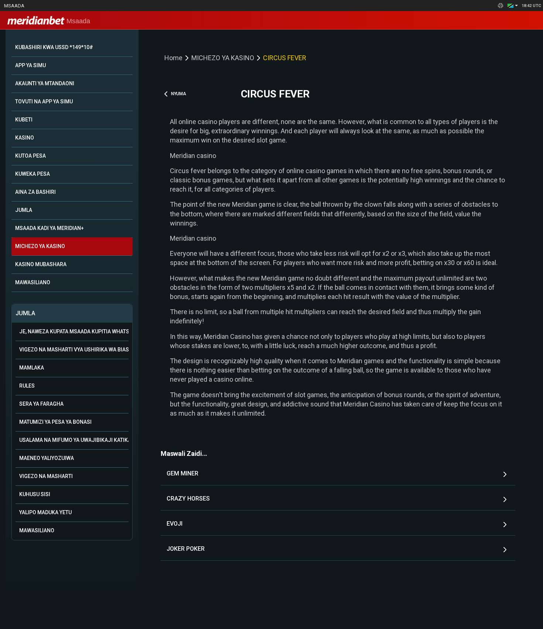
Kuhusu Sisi (34, 494)
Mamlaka (31, 368)
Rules (27, 386)
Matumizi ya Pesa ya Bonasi (55, 422)
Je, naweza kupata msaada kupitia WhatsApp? (74, 331)
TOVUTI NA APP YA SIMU (44, 101)
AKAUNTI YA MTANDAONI (44, 83)
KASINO (24, 138)
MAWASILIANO (32, 282)
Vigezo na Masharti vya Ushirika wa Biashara (74, 350)
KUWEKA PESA (32, 174)
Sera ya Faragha (41, 404)
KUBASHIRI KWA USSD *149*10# (54, 47)
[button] (513, 5)
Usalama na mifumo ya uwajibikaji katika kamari (74, 440)
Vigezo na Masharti (46, 476)
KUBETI (24, 120)
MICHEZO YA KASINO (40, 246)
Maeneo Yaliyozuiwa (46, 458)
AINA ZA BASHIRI (35, 192)
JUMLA (23, 210)
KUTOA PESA (30, 156)
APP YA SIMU (30, 65)
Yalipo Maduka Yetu (45, 512)
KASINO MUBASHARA (40, 264)
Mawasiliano (36, 530)
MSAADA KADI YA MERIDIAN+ (49, 228)
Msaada (14, 5)
